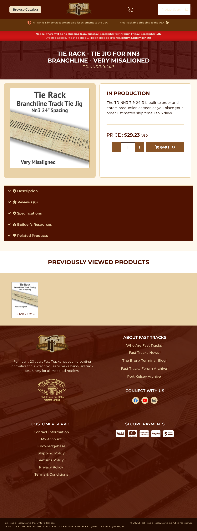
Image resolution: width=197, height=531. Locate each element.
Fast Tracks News (144, 353)
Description (27, 191)
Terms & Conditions (51, 474)
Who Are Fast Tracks (144, 345)
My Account (51, 439)
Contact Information (51, 432)
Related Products (32, 236)
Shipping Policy (51, 453)
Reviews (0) (27, 202)
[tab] (98, 191)
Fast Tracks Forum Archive (144, 369)
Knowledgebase (51, 446)
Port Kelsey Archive (144, 376)
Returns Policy (51, 460)
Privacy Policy (51, 467)
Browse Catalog (25, 9)
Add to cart (167, 147)
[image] (49, 128)
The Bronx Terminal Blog (144, 360)
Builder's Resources (34, 224)
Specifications (29, 213)
